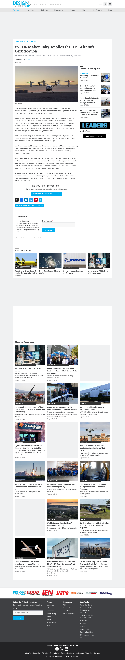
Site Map (97, 653)
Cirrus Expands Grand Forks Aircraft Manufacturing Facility (61, 485)
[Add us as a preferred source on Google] (40, 200)
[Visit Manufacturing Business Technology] (105, 593)
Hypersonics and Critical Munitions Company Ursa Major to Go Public (28, 447)
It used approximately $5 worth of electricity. (62, 528)
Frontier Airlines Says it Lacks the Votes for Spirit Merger (26, 273)
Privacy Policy (54, 653)
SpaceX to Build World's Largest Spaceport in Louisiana (92, 408)
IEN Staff (28, 59)
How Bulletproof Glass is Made (49, 272)
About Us (28, 653)
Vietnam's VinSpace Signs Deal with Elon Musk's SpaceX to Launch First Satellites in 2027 (61, 564)
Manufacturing (53, 481)
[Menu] (110, 4)
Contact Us (36, 653)
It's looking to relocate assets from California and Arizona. (30, 568)
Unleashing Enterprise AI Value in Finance (89, 77)
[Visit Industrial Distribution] (77, 593)
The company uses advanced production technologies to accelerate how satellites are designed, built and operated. (62, 414)
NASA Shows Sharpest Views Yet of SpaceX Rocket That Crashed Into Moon (28, 486)
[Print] (17, 200)
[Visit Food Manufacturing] (33, 593)
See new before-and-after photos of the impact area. (28, 493)
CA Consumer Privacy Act (84, 653)
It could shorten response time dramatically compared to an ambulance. (94, 531)
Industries (20, 42)
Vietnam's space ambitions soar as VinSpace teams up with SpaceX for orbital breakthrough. (62, 571)
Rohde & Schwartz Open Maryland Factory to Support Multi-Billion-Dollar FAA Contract (89, 88)
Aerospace (32, 42)
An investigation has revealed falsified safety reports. (30, 415)
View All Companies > (95, 136)
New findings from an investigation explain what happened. (94, 493)
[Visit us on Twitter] (61, 649)
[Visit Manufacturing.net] (91, 593)
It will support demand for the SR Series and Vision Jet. (62, 490)
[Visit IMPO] (62, 593)
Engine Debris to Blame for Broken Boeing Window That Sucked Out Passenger (93, 486)
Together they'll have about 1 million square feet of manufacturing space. (94, 568)
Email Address (47, 221)
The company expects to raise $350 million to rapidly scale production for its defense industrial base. (30, 453)
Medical (83, 519)
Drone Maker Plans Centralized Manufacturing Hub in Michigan (27, 563)
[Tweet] (31, 200)
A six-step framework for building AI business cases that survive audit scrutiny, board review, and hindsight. (29, 376)
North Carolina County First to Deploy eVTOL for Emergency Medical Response (94, 525)
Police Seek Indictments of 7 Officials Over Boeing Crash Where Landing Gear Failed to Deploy (89, 100)
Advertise (45, 653)
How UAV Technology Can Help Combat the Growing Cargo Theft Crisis (93, 448)
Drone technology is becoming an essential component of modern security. (94, 454)
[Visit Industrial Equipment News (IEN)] (47, 593)
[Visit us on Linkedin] (66, 649)
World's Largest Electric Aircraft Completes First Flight (59, 524)
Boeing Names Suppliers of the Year (73, 272)
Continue (49, 230)
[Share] (21, 200)
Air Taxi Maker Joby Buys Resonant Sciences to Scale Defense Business (94, 563)
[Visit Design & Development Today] (19, 593)
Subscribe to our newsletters (46, 194)
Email (15, 609)
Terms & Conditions (67, 653)
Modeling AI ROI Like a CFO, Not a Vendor (98, 272)
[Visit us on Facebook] (57, 649)
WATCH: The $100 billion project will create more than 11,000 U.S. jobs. (94, 413)
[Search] (105, 4)
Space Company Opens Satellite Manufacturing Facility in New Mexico (89, 112)
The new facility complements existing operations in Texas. (60, 377)
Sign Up (19, 618)
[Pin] (36, 200)
